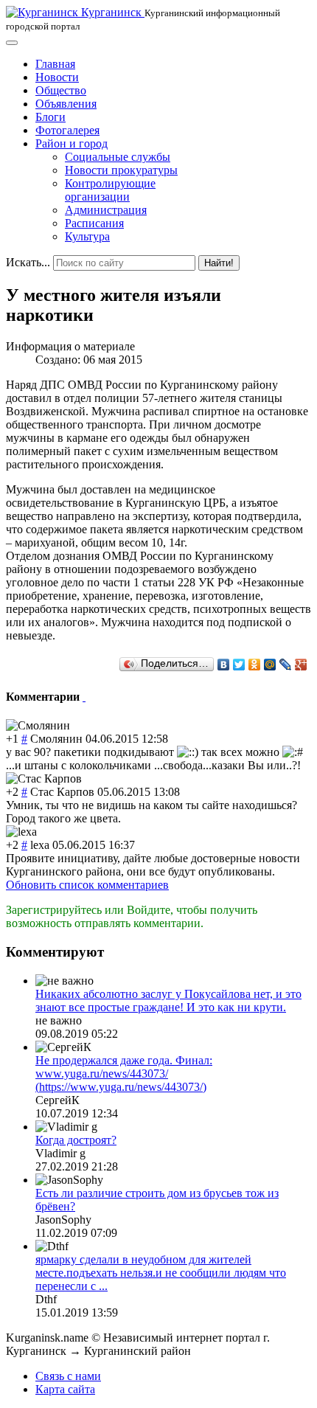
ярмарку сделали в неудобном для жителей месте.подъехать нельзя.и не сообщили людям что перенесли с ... (160, 1272)
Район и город (71, 143)
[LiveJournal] (285, 664)
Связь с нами (68, 1376)
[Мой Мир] (270, 664)
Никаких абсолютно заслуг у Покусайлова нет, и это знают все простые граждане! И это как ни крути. (168, 1000)
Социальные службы (117, 156)
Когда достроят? (75, 1140)
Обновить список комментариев (87, 884)
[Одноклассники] (254, 664)
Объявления (66, 103)
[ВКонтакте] (223, 664)
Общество (60, 90)
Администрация (106, 210)
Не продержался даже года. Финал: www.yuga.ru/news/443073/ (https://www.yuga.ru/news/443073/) (123, 1073)
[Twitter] (239, 664)
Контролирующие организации (110, 190)
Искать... (28, 262)
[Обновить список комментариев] (84, 696)
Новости (57, 77)
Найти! (219, 262)
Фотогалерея (67, 130)
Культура (87, 236)
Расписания (94, 223)
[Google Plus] (301, 664)
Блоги (50, 117)
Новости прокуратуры (121, 170)
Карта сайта (65, 1389)
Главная (55, 64)
